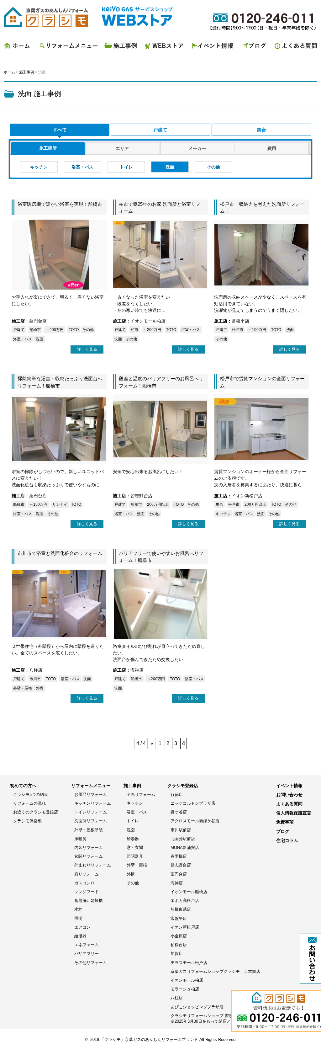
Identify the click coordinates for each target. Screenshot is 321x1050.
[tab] (48, 148)
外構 (131, 874)
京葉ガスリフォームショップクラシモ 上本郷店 (215, 971)
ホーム (19, 47)
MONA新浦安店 (185, 847)
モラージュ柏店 (185, 989)
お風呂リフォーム (90, 794)
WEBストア (165, 47)
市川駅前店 (181, 830)
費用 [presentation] (271, 148)
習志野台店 (181, 865)
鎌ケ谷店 (179, 812)
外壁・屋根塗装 (88, 830)
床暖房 (80, 838)
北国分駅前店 (183, 838)
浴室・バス (82, 166)
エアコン (82, 927)
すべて (60, 129)
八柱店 (177, 997)
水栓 (78, 909)
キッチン (39, 166)
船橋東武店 (181, 909)
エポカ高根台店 (185, 900)
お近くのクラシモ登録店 (35, 812)
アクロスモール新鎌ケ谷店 (195, 820)
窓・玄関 (135, 847)
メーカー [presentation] (197, 148)
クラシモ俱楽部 (27, 820)
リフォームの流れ (29, 803)
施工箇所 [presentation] (48, 148)
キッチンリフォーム (92, 803)
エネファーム (86, 944)
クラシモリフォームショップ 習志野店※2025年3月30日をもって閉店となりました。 (213, 1018)
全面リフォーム (141, 794)
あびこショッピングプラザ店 (197, 1007)
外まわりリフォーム (92, 865)
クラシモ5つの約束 (30, 794)
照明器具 (135, 856)
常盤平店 (179, 918)
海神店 (177, 883)
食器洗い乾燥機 (88, 900)
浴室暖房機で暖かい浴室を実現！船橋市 (60, 204)
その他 (213, 166)
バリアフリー (86, 953)
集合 (261, 129)
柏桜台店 (179, 944)
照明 (78, 918)
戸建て (160, 129)
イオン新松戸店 (185, 927)
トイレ (126, 166)
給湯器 (80, 936)
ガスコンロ (84, 883)
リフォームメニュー (68, 47)
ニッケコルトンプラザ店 (193, 803)
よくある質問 (293, 47)
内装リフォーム (88, 847)
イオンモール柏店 (187, 980)
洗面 (170, 166)
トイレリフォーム (90, 812)
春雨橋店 (179, 856)
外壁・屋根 (137, 865)
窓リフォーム (86, 874)
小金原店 (179, 936)
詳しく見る (87, 349)
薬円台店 (179, 874)
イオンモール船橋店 (189, 891)
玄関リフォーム (88, 856)
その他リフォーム (90, 962)
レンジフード (86, 891)
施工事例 (121, 47)
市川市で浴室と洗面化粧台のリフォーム (60, 553)
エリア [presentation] (122, 148)
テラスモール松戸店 (189, 962)
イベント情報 (214, 47)
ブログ (254, 47)
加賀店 (177, 953)
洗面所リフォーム (90, 820)
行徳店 (177, 794)
